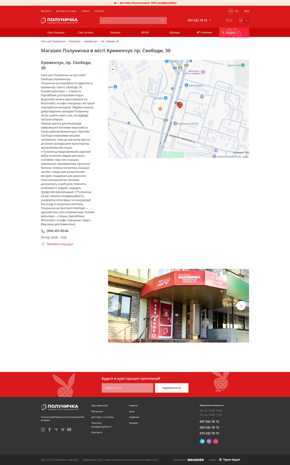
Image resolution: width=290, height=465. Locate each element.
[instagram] (43, 430)
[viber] (208, 441)
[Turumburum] (229, 460)
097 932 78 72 (209, 421)
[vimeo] (63, 430)
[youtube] (69, 430)
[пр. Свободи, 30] (179, 105)
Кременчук (90, 41)
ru (236, 10)
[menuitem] (99, 405)
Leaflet (245, 156)
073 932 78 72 (209, 433)
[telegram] (56, 430)
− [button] (113, 69)
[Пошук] (162, 20)
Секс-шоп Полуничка (53, 41)
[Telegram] (202, 441)
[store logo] (60, 20)
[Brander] (196, 460)
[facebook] (49, 430)
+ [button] (113, 64)
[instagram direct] (215, 441)
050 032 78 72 (209, 427)
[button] (230, 20)
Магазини (75, 41)
